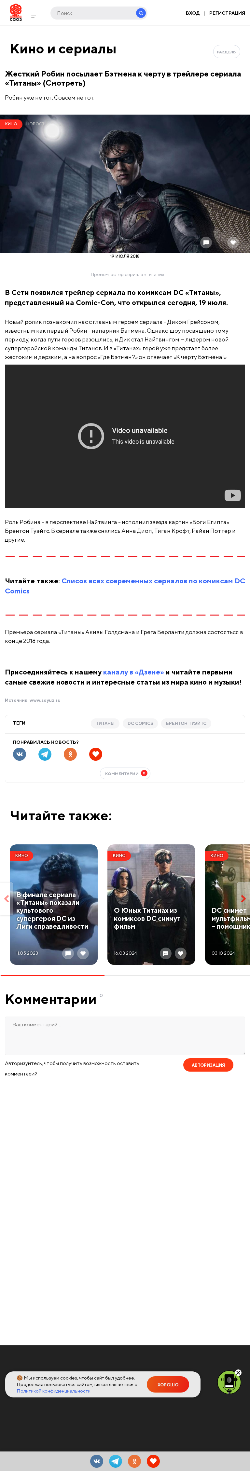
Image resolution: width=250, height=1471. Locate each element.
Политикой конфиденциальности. (54, 1391)
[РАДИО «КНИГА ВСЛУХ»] (229, 1381)
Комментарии (125, 773)
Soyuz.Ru (15, 12)
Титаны (105, 723)
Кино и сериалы (63, 48)
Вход (193, 13)
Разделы (227, 51)
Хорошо (168, 1384)
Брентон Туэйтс (186, 723)
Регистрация (227, 13)
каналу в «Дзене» (133, 672)
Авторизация (208, 1065)
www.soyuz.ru (45, 700)
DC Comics (140, 723)
